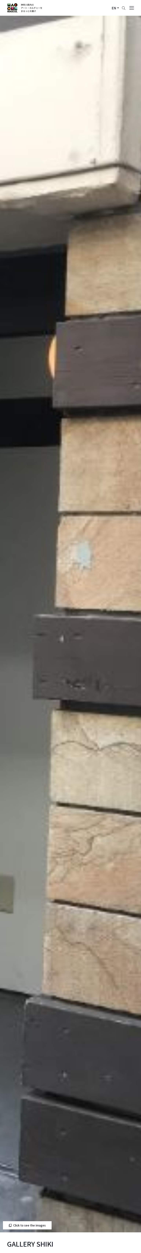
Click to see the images (29, 1225)
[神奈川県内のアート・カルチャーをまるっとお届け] (25, 7)
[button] (115, 8)
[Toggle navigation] (131, 7)
